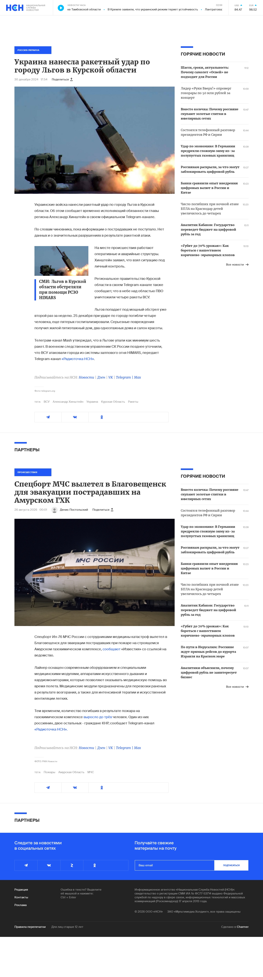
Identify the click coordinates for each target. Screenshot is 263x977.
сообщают (112, 649)
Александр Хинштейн (68, 402)
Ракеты (133, 402)
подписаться (231, 865)
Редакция (21, 890)
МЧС (90, 772)
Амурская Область (71, 772)
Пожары (49, 772)
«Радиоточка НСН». (51, 729)
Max (137, 377)
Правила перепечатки (30, 927)
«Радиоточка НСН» (78, 359)
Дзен (101, 377)
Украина (92, 402)
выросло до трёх (98, 717)
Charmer (243, 927)
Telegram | (125, 377)
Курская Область (113, 402)
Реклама (20, 905)
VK (110, 377)
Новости (86, 377)
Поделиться (60, 79)
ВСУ (47, 402)
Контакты (21, 897)
